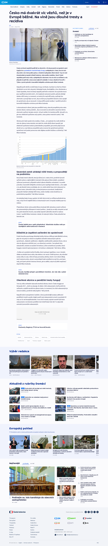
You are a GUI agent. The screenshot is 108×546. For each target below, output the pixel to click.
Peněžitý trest (21, 340)
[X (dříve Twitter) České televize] (94, 512)
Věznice (37, 337)
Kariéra (32, 530)
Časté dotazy (33, 534)
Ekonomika (51, 7)
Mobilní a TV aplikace (14, 534)
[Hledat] (99, 2)
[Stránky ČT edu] (85, 523)
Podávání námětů (34, 532)
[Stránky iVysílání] (87, 518)
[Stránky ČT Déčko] (57, 523)
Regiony (44, 7)
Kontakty (32, 537)
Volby (28, 7)
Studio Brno (33, 523)
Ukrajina (22, 7)
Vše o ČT (11, 537)
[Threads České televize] (97, 512)
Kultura (68, 7)
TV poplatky (12, 523)
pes (10, 25)
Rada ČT (32, 527)
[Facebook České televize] (89, 512)
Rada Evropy (44, 337)
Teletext (11, 525)
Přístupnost (36, 542)
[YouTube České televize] (91, 512)
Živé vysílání (12, 520)
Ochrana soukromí (28, 542)
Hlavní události (14, 7)
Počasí (58, 7)
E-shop (11, 532)
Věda (63, 7)
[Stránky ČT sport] (72, 518)
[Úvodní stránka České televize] (17, 512)
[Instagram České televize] (86, 512)
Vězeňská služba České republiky (57, 337)
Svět (39, 7)
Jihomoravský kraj (28, 337)
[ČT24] (4, 2)
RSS (98, 542)
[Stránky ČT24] (57, 518)
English (20, 542)
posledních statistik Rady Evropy (35, 70)
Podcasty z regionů (37, 340)
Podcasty (74, 7)
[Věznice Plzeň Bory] (38, 44)
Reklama (32, 520)
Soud (28, 340)
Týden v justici (47, 340)
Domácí (34, 7)
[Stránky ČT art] (70, 523)
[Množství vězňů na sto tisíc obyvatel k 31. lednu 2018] (42, 150)
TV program (12, 518)
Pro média (33, 518)
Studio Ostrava (34, 525)
